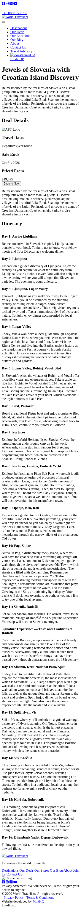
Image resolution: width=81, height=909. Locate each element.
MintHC (38, 901)
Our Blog (16, 39)
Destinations (18, 28)
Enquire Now (11, 183)
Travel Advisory (21, 51)
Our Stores (42, 870)
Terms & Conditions (40, 897)
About (14, 43)
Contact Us (18, 47)
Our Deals (17, 32)
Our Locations (20, 36)
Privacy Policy (14, 897)
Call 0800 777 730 (14, 13)
